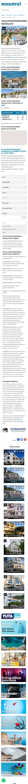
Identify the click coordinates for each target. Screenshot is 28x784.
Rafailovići (21, 15)
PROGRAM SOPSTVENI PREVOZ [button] (10, 229)
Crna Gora (15, 15)
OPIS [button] (4, 223)
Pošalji (24, 217)
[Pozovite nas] (4, 780)
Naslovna (3, 15)
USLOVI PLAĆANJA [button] (7, 226)
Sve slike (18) (22, 96)
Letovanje (9, 15)
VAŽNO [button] (4, 232)
